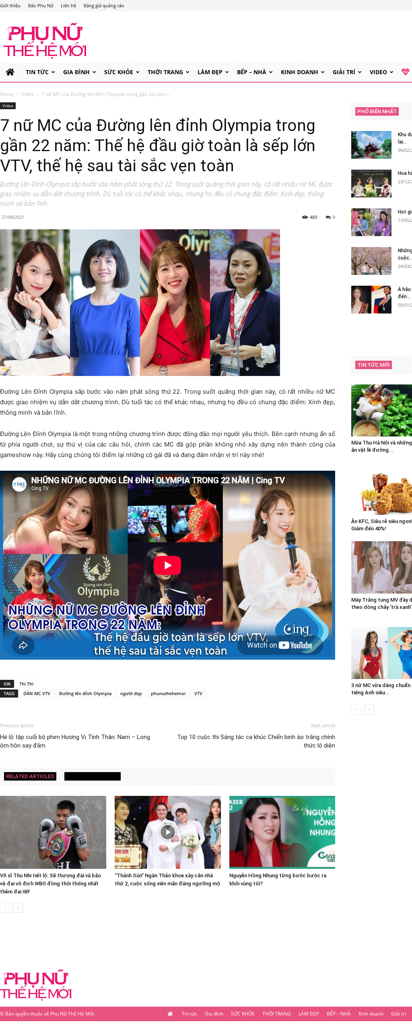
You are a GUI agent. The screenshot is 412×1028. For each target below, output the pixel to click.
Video (378, 72)
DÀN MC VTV (36, 693)
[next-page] (18, 908)
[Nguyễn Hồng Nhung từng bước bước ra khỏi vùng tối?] (282, 832)
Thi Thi (26, 684)
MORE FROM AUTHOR (92, 776)
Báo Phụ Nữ (40, 5)
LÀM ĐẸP (210, 72)
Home (7, 94)
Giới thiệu (10, 5)
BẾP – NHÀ (251, 72)
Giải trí (344, 72)
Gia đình (76, 72)
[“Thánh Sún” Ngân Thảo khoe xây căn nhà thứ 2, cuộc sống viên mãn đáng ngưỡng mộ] (168, 832)
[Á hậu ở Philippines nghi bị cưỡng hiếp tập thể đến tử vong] (371, 300)
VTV (198, 693)
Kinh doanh (299, 72)
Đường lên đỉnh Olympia (85, 693)
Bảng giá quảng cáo (104, 5)
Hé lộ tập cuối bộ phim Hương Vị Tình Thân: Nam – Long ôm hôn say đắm (75, 741)
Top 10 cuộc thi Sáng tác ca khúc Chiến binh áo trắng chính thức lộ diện (256, 741)
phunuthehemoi (168, 693)
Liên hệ (68, 5)
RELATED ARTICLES (30, 776)
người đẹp (131, 693)
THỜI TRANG (165, 72)
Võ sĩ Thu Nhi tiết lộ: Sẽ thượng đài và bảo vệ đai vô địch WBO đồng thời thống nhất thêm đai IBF (50, 883)
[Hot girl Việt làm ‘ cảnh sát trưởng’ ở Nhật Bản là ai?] (371, 222)
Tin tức (37, 72)
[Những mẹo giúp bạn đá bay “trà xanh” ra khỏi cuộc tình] (371, 261)
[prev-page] (5, 908)
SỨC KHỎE (118, 72)
